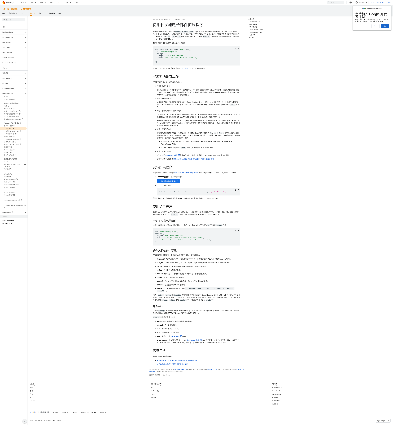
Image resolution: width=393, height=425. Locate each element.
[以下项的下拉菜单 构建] (26, 2)
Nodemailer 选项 (193, 340)
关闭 (375, 26)
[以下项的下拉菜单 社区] (71, 2)
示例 (59, 13)
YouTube (153, 397)
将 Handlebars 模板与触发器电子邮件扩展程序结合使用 (193, 159)
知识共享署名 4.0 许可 (180, 369)
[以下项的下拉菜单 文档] (61, 2)
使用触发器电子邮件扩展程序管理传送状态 (172, 364)
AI (22, 13)
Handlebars (185, 68)
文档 (57, 2)
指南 (31, 388)
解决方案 (43, 2)
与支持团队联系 (277, 388)
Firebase (155, 19)
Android (55, 412)
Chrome (65, 412)
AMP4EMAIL (175, 336)
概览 (3, 13)
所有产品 (103, 412)
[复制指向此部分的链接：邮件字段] (165, 306)
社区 (67, 2)
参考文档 (52, 13)
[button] (12, 32)
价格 (51, 2)
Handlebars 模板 (171, 155)
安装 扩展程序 (186, 173)
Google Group (276, 394)
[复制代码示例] (238, 47)
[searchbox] (13, 19)
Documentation (10, 9)
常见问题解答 (276, 401)
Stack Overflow (277, 391)
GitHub (32, 401)
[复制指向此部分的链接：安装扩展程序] (174, 167)
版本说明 (275, 397)
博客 (372, 2)
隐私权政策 (38, 421)
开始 (385, 26)
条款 (31, 421)
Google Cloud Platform (88, 412)
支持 (77, 2)
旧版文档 (275, 404)
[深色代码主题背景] (235, 47)
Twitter (153, 394)
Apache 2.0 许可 (212, 369)
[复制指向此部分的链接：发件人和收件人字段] (179, 250)
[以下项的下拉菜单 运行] (36, 2)
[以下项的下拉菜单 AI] (25, 13)
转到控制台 (380, 2)
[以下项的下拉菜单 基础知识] (17, 13)
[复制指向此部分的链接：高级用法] (168, 351)
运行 (32, 2)
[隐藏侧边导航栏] (25, 421)
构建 (22, 2)
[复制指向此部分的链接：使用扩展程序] (174, 207)
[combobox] (337, 2)
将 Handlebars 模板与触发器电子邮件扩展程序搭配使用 (177, 360)
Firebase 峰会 (155, 391)
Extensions (26, 9)
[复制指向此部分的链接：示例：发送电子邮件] (179, 221)
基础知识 (12, 13)
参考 (31, 391)
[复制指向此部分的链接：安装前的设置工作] (181, 77)
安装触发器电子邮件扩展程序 (168, 181)
